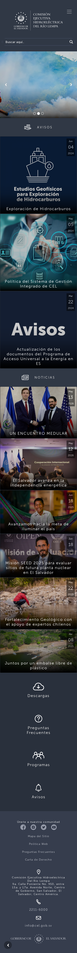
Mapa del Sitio (38, 836)
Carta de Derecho (38, 859)
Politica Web (38, 844)
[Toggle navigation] (69, 12)
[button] (6, 84)
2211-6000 (38, 910)
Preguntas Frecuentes (38, 852)
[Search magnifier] (71, 41)
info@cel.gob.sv (38, 925)
